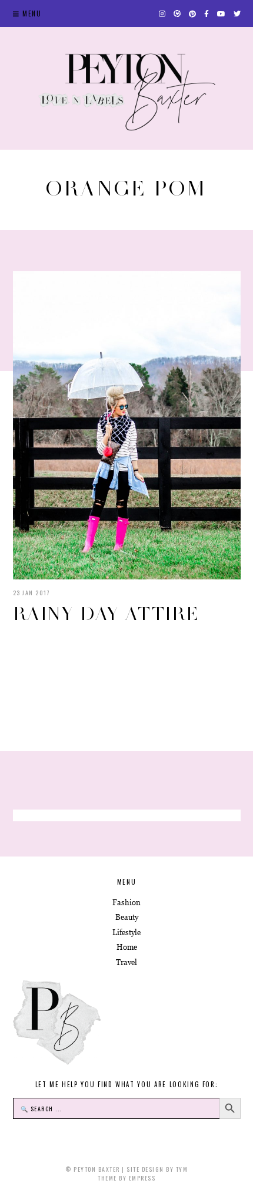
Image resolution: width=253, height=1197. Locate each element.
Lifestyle (126, 932)
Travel (126, 962)
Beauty (126, 917)
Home (126, 947)
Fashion (126, 902)
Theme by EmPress (126, 1178)
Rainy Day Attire (106, 613)
